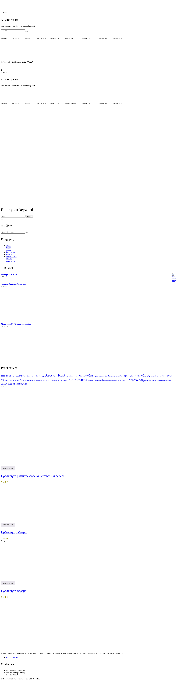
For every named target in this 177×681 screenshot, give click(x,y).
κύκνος (45, 380)
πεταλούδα (113, 380)
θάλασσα (5, 380)
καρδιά (20, 380)
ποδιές (120, 380)
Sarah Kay (40, 376)
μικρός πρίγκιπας (61, 380)
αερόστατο (97, 376)
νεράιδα (91, 380)
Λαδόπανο (74, 376)
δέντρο (157, 376)
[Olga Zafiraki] (14, 635)
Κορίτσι (9, 254)
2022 (3, 376)
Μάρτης (9, 259)
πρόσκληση (136, 380)
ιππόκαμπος (12, 380)
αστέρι (104, 376)
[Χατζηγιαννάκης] (14, 612)
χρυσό (24, 383)
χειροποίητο (13, 384)
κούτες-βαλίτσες (29, 380)
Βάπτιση (50, 375)
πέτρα (107, 380)
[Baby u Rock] (14, 628)
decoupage (15, 376)
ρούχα (147, 380)
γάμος (145, 375)
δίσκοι (162, 376)
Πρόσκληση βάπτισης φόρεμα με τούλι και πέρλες (32, 476)
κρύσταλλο (39, 380)
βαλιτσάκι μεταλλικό (115, 376)
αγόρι (89, 375)
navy (33, 376)
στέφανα (153, 380)
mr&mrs (28, 376)
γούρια (8, 250)
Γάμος (8, 248)
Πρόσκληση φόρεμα (14, 532)
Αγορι (8, 246)
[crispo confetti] (14, 605)
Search (29, 216)
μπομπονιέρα (77, 380)
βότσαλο (137, 376)
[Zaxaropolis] (14, 643)
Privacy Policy (12, 657)
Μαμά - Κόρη (11, 257)
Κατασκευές (10, 252)
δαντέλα (169, 376)
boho (8, 376)
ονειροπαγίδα (99, 380)
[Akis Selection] (14, 620)
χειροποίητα (10, 261)
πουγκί (125, 380)
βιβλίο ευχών (128, 376)
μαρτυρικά (52, 380)
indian (22, 376)
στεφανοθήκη (161, 380)
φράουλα (168, 380)
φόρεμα (3, 384)
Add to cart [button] (8, 468)
